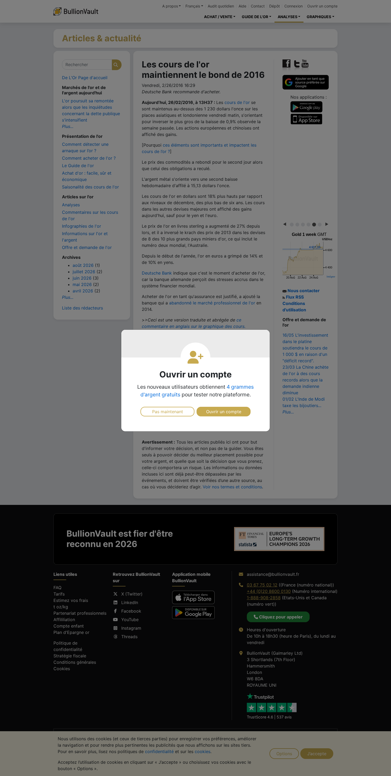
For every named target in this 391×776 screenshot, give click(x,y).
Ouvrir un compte (223, 411)
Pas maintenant (167, 411)
